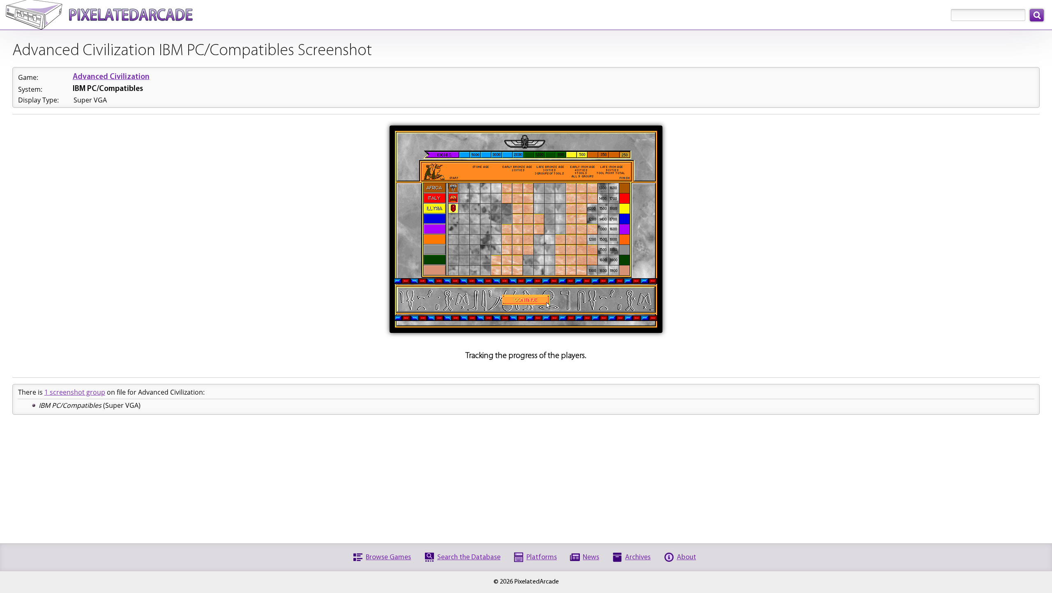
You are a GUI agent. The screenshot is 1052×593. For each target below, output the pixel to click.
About (686, 557)
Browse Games (388, 557)
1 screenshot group (74, 392)
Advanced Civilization (111, 77)
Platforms (541, 557)
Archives (638, 557)
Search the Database (469, 557)
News (591, 557)
